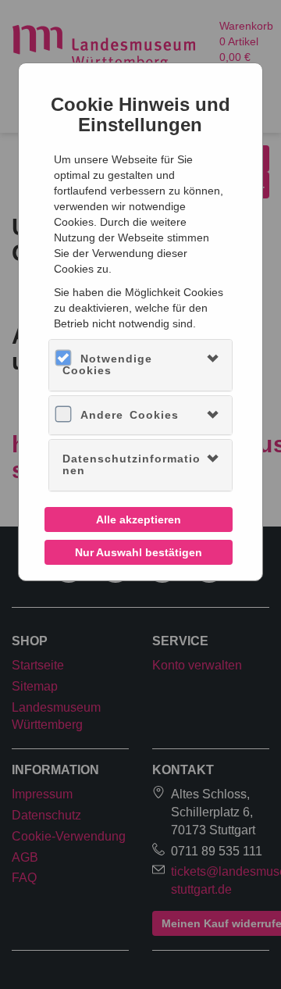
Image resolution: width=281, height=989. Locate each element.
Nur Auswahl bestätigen (138, 552)
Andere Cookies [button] (129, 415)
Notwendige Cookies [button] (107, 364)
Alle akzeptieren (138, 519)
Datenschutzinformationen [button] (131, 464)
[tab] (141, 365)
